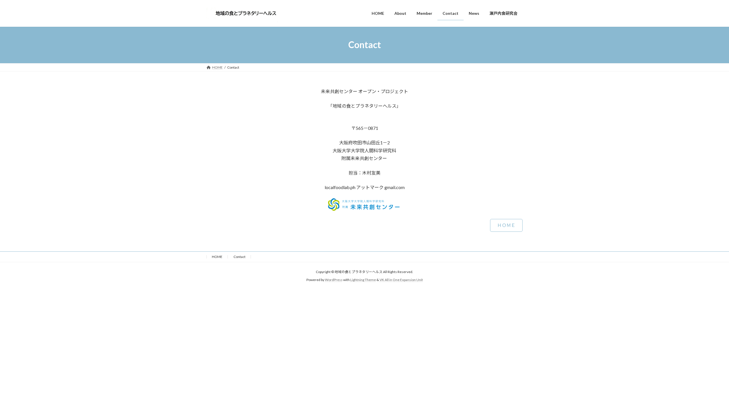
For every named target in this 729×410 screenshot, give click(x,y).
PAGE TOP (707, 392)
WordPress (334, 280)
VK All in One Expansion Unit (401, 280)
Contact (239, 257)
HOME (217, 257)
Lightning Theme (363, 280)
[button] (506, 225)
